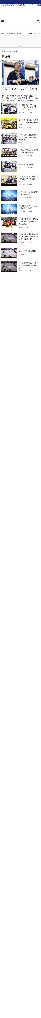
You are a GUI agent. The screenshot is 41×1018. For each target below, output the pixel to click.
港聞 (30, 33)
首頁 (3, 33)
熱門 (24, 33)
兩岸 (35, 33)
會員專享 (11, 33)
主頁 (1, 51)
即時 (19, 33)
